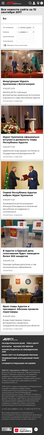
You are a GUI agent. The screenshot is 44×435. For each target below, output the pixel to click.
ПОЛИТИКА (8, 270)
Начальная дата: (8, 36)
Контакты (7, 346)
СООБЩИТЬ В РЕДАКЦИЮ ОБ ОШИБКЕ (19, 363)
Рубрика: (6, 32)
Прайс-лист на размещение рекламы (20, 355)
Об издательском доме (13, 343)
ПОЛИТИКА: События (12, 101)
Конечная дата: (8, 41)
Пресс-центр (33, 343)
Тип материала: (8, 27)
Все (4, 18)
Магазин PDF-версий (23, 346)
